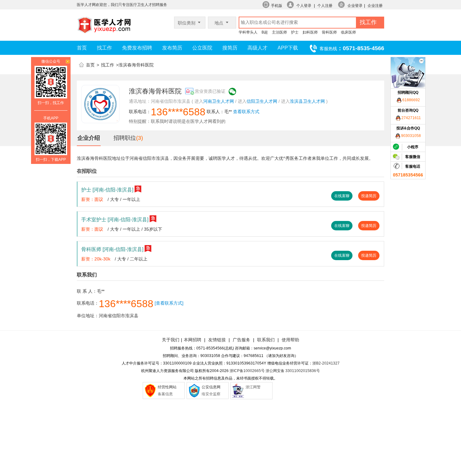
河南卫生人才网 (218, 101)
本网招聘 (192, 339)
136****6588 (178, 112)
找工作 (104, 47)
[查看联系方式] (169, 303)
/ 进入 (240, 101)
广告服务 (241, 339)
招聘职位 (125, 138)
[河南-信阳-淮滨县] (113, 189)
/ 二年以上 (137, 258)
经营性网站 (167, 387)
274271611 (410, 118)
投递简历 (368, 196)
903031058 (410, 136)
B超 (265, 32)
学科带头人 (248, 32)
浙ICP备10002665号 (247, 371)
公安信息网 (211, 387)
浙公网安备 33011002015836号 (293, 371)
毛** (228, 111)
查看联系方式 (246, 111)
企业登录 (355, 5)
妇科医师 (310, 32)
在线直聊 (341, 196)
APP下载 (288, 47)
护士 (295, 32)
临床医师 (348, 32)
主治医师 (279, 32)
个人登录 (303, 5)
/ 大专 (113, 199)
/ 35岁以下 (151, 229)
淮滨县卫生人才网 (307, 101)
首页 (82, 47)
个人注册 (324, 5)
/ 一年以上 (130, 199)
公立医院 (202, 47)
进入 (198, 101)
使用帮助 (290, 339)
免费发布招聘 (137, 47)
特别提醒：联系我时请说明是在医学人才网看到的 (177, 121)
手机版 (276, 5)
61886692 (410, 100)
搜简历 (229, 47)
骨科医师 (329, 32)
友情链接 (217, 339)
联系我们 (265, 339)
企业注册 (375, 5)
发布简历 (172, 47)
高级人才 (257, 47)
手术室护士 (114, 219)
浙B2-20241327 (326, 363)
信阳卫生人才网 (261, 101)
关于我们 (170, 339)
